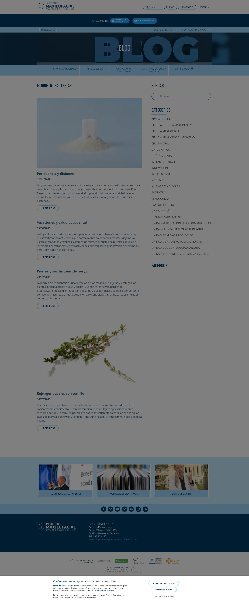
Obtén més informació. (104, 590)
